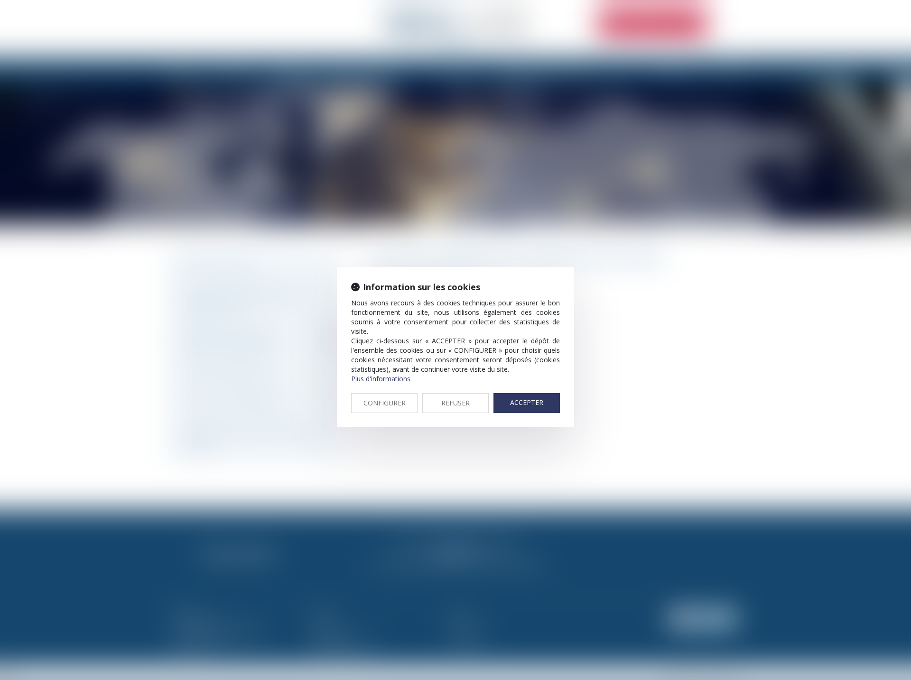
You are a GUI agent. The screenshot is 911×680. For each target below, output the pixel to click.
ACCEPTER (526, 402)
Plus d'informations (380, 378)
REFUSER (455, 402)
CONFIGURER (384, 402)
